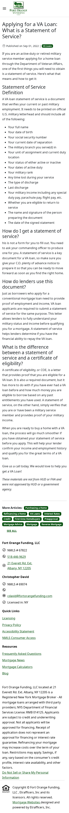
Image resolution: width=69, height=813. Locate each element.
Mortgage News (13, 660)
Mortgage (31, 524)
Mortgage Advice (13, 524)
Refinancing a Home (15, 513)
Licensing (8, 618)
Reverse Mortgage (51, 524)
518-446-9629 (16, 557)
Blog (5, 673)
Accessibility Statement (18, 631)
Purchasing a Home (36, 507)
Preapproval (51, 519)
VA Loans (47, 46)
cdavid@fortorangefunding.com (29, 596)
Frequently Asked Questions (21, 654)
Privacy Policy (11, 625)
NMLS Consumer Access (19, 638)
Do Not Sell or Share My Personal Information (25, 775)
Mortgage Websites (27, 802)
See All (12, 531)
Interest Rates (52, 513)
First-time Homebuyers (27, 519)
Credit (7, 519)
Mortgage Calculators (17, 667)
